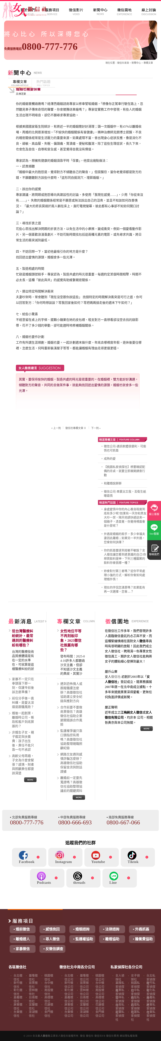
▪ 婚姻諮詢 (81, 929)
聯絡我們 (154, 554)
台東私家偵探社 (150, 1015)
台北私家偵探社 (150, 979)
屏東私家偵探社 (150, 1008)
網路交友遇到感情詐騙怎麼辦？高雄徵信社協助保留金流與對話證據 (71, 763)
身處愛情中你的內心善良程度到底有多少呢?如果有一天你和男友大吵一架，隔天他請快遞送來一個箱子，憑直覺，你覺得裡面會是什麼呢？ (125, 517)
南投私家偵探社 (135, 1001)
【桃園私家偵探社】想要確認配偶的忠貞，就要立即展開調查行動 (124, 471)
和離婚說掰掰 (113, 483)
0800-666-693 (75, 822)
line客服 (154, 533)
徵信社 (120, 63)
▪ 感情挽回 (51, 929)
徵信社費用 (112, 1036)
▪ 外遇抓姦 (141, 929)
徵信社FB (99, 1036)
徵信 (82, 1036)
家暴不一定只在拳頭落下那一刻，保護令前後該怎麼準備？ (23, 685)
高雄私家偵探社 (135, 1008)
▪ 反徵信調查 (53, 949)
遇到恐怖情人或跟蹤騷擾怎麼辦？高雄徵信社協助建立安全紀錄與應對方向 (71, 692)
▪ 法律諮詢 (111, 929)
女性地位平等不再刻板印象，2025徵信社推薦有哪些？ (70, 640)
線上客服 (154, 514)
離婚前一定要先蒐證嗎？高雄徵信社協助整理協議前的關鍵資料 (71, 784)
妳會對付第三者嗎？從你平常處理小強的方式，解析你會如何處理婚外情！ (124, 575)
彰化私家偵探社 (150, 993)
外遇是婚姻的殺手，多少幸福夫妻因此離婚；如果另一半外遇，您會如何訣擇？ (124, 538)
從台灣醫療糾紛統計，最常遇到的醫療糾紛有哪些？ (22, 638)
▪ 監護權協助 (83, 939)
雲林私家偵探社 (119, 1001)
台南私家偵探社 (119, 1008)
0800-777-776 (41, 46)
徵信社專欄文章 (74, 428)
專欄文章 (148, 63)
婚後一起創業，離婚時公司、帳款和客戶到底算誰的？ (23, 720)
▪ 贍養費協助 (143, 939)
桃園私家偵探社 (135, 986)
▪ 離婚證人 (22, 939)
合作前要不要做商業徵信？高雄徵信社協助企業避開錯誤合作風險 (71, 716)
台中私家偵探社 (135, 993)
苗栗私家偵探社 (119, 993)
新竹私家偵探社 (150, 986)
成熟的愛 (110, 458)
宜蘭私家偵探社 (119, 1015)
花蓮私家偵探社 (135, 1015)
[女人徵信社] (28, 12)
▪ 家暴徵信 (22, 949)
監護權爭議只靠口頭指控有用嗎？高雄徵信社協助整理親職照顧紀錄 (71, 739)
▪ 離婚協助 (111, 939)
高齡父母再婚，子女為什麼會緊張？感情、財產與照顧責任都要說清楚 (23, 764)
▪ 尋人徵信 (51, 939)
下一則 (95, 428)
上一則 (57, 428)
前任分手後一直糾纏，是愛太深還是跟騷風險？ (23, 703)
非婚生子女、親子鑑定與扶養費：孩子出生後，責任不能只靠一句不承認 (23, 741)
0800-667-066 (123, 822)
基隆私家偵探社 (119, 986)
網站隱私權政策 (129, 1036)
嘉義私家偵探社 (150, 1001)
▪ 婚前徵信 (22, 929)
